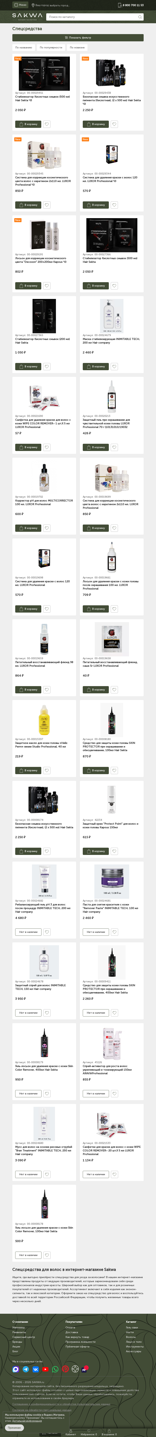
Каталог (131, 1321)
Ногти (130, 1332)
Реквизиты (19, 1332)
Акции (16, 1346)
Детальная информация (27, 1420)
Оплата (70, 1327)
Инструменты (135, 1346)
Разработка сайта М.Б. (27, 1416)
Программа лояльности (80, 1341)
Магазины (18, 1327)
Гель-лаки (132, 1327)
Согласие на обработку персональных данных (42, 1410)
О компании (20, 1321)
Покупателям (73, 1321)
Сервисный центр (23, 1337)
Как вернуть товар (77, 1337)
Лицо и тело (134, 1341)
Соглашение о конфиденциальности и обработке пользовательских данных (61, 1404)
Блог (15, 1351)
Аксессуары (133, 1351)
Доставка (71, 1332)
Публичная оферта (77, 1346)
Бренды (17, 1341)
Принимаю (14, 1427)
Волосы (131, 1337)
